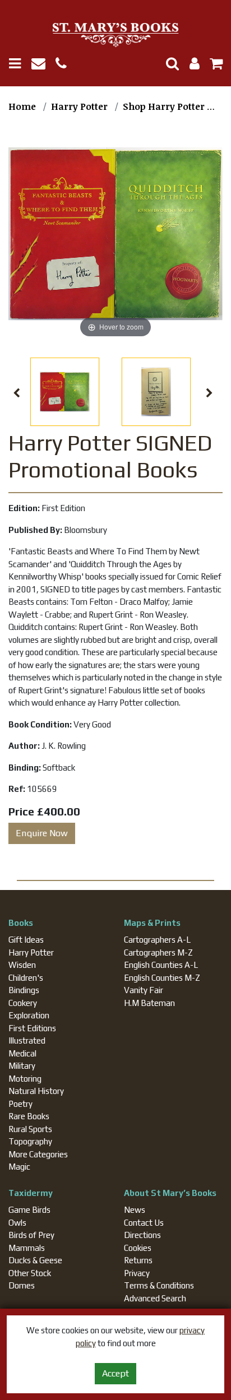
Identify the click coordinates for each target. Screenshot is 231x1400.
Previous (16, 393)
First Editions (32, 1028)
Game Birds (29, 1209)
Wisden (22, 965)
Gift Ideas (26, 939)
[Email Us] (43, 65)
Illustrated (26, 1040)
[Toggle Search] (168, 63)
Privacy (137, 1273)
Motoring (24, 1078)
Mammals (26, 1248)
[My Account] (191, 65)
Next (209, 393)
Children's (25, 977)
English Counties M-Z (162, 977)
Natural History (36, 1091)
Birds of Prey (31, 1235)
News (134, 1209)
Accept (115, 1373)
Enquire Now (42, 833)
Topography (30, 1141)
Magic (19, 1166)
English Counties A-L (161, 965)
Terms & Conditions (159, 1285)
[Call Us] (65, 65)
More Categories (38, 1154)
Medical (22, 1053)
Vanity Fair (143, 990)
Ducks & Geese (35, 1260)
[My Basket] (212, 65)
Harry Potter (31, 952)
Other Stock (29, 1273)
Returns (138, 1260)
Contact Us (144, 1222)
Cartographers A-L (157, 939)
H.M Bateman (149, 1003)
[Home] (115, 35)
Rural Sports (30, 1129)
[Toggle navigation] (19, 63)
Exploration (28, 1015)
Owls (17, 1222)
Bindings (23, 990)
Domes (21, 1285)
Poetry (20, 1104)
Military (21, 1065)
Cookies (137, 1248)
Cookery (22, 1003)
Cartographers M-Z (158, 952)
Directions (142, 1235)
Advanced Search (155, 1298)
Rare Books (28, 1116)
